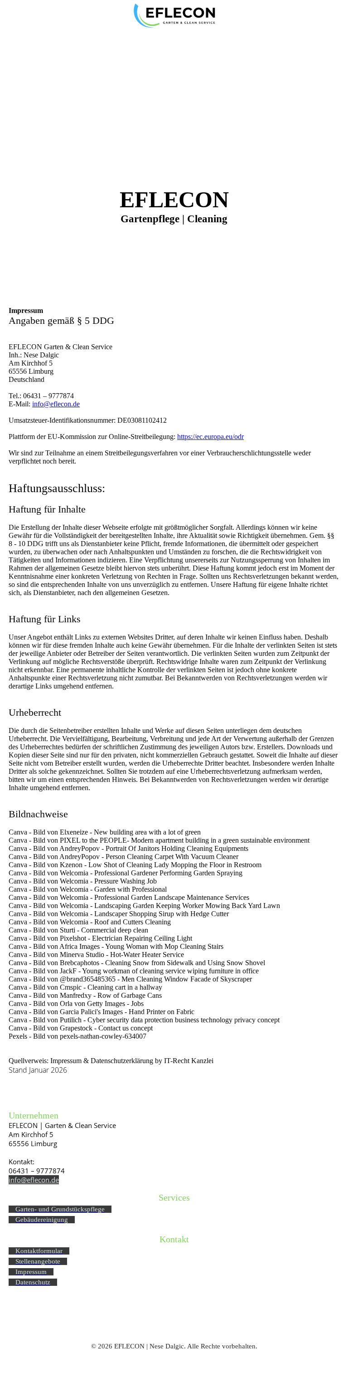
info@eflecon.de (56, 404)
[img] (174, 16)
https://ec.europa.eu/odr (210, 436)
